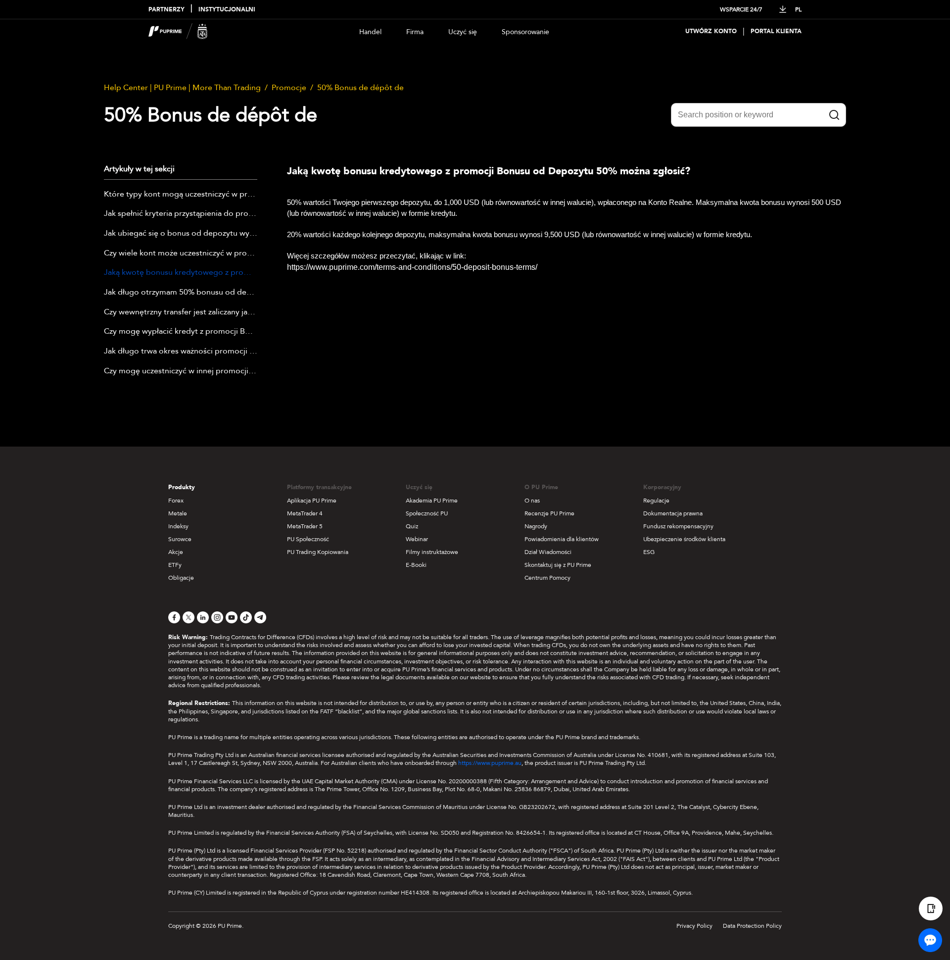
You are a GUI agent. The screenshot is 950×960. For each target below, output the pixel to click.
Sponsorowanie (525, 32)
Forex (176, 501)
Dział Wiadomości (547, 552)
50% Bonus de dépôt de (360, 87)
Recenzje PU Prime (549, 513)
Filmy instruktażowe (432, 552)
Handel (370, 32)
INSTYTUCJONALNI (226, 9)
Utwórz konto (711, 31)
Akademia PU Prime (432, 501)
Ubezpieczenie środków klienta (684, 539)
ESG (649, 552)
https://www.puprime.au (490, 763)
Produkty (181, 487)
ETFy (175, 565)
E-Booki (416, 565)
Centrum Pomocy (547, 578)
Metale (177, 513)
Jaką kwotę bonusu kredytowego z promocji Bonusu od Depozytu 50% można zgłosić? (180, 273)
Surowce (179, 539)
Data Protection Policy (752, 926)
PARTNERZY (166, 9)
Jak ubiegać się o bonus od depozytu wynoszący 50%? (180, 234)
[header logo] (178, 31)
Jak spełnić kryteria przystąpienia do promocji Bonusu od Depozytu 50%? (180, 214)
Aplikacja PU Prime (311, 501)
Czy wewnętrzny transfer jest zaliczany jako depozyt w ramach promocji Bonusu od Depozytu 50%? (180, 312)
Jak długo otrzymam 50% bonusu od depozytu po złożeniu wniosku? (180, 293)
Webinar (417, 539)
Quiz (412, 526)
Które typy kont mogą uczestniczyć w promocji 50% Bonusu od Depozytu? (180, 195)
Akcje (175, 552)
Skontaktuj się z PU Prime (557, 565)
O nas (532, 501)
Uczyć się (462, 32)
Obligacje (181, 578)
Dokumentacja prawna (673, 513)
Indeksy (178, 526)
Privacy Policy (694, 926)
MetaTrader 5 (305, 526)
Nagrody (535, 526)
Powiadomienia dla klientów (561, 539)
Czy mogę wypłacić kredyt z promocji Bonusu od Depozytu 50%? (180, 332)
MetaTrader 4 (305, 513)
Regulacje (656, 501)
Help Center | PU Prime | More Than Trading (182, 87)
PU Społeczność (308, 539)
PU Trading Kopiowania (317, 552)
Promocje (289, 87)
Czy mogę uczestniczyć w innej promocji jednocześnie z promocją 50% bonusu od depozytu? (180, 371)
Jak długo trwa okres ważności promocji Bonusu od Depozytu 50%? (180, 351)
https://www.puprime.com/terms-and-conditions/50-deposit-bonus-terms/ (412, 267)
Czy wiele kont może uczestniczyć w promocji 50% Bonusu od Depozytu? (180, 253)
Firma (415, 32)
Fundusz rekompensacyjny (678, 526)
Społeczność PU (427, 513)
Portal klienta (776, 31)
